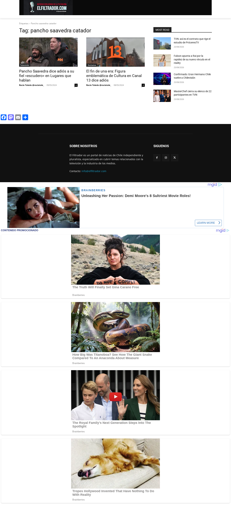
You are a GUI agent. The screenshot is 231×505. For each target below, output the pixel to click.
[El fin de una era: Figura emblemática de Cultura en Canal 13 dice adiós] (115, 52)
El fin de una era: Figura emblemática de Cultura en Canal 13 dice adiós (114, 75)
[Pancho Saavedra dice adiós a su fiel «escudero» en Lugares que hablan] (48, 52)
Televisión (24, 65)
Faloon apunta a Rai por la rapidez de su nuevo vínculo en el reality (192, 59)
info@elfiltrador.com (94, 171)
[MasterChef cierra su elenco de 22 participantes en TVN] (162, 96)
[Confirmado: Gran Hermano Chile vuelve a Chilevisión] (162, 79)
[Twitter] (174, 157)
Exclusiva (91, 65)
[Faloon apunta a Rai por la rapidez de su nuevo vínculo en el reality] (162, 60)
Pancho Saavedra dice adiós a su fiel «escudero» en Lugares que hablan (46, 75)
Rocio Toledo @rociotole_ (31, 85)
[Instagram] (165, 157)
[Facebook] (156, 157)
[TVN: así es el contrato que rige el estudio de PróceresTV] (162, 43)
